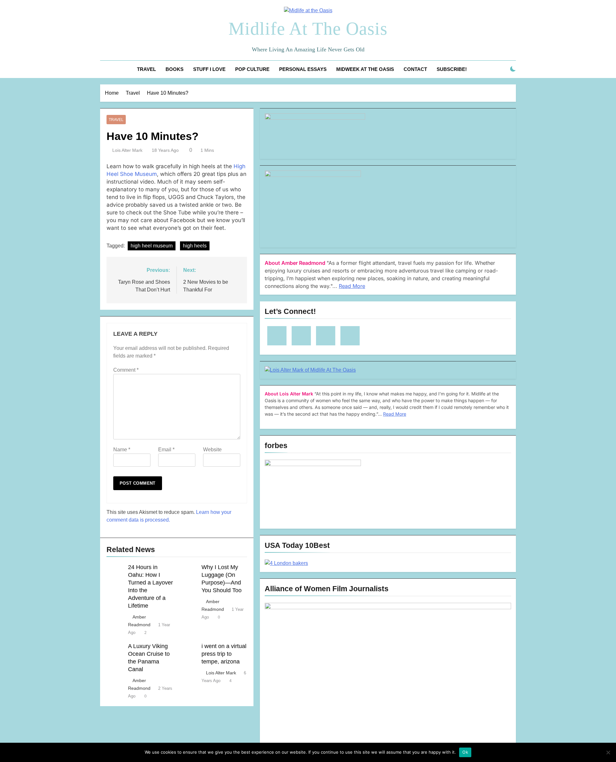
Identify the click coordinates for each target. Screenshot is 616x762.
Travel (146, 69)
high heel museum (152, 245)
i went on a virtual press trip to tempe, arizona (223, 654)
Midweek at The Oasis (365, 69)
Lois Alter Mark (127, 150)
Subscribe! (452, 69)
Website (212, 449)
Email (166, 449)
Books (175, 69)
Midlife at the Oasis (308, 29)
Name (121, 449)
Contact (415, 69)
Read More (352, 286)
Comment (126, 370)
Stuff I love (209, 69)
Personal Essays (303, 69)
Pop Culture (252, 69)
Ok (465, 752)
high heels (195, 245)
